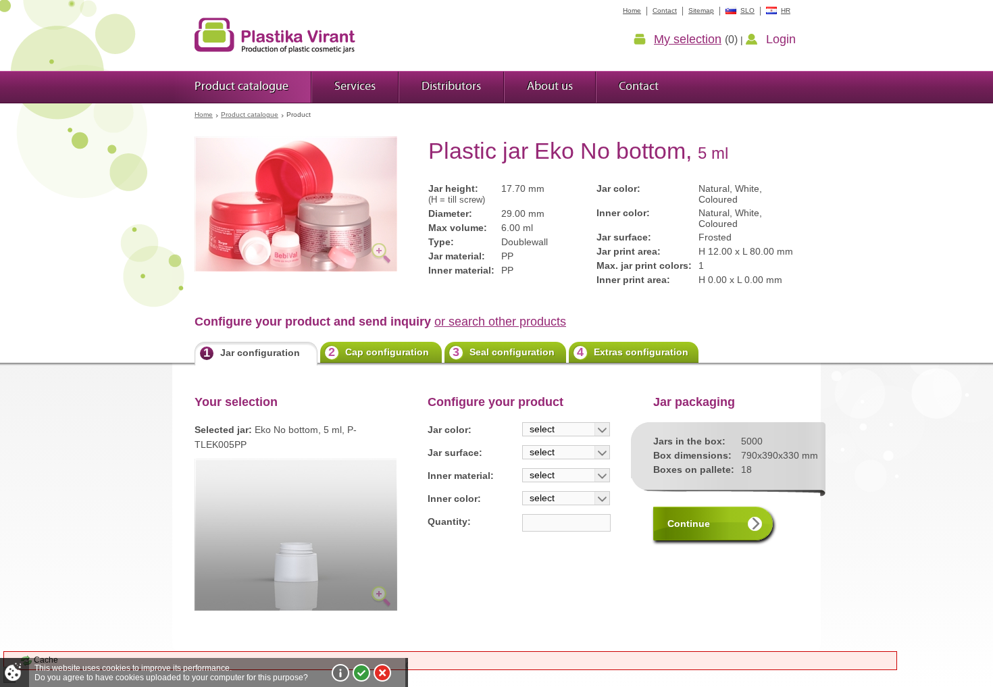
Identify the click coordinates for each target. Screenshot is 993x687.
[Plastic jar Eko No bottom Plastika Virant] (296, 204)
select (542, 429)
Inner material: (461, 475)
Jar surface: (455, 452)
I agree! (361, 673)
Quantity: (449, 521)
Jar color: (450, 429)
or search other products (500, 321)
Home (204, 114)
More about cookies (340, 673)
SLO (747, 10)
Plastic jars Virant (275, 35)
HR (785, 10)
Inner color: (454, 498)
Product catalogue (249, 114)
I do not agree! (382, 673)
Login (781, 39)
